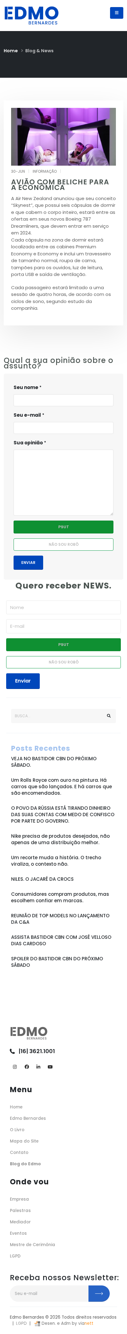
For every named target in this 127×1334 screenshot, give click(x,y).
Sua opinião (28, 442)
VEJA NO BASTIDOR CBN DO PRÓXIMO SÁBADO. (53, 761)
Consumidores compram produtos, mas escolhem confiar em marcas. (60, 897)
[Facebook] (27, 1067)
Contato (19, 1152)
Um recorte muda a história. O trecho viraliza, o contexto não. (56, 860)
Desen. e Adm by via (66, 1323)
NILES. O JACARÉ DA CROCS (42, 879)
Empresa (19, 1199)
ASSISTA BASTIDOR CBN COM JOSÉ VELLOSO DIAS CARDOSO (61, 940)
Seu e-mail (27, 415)
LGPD (15, 1256)
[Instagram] (15, 1067)
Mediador (20, 1222)
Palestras (20, 1211)
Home (11, 51)
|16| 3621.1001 (36, 1051)
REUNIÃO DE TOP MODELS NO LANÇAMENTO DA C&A (60, 918)
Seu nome (26, 387)
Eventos (18, 1233)
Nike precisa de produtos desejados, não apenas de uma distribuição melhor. (60, 839)
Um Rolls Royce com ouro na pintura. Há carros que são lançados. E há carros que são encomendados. (61, 786)
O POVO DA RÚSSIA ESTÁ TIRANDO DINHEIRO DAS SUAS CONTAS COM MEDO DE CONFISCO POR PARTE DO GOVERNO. (62, 814)
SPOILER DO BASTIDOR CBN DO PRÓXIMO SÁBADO (57, 961)
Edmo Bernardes (28, 1118)
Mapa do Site (24, 1141)
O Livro (17, 1130)
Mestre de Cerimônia (32, 1245)
